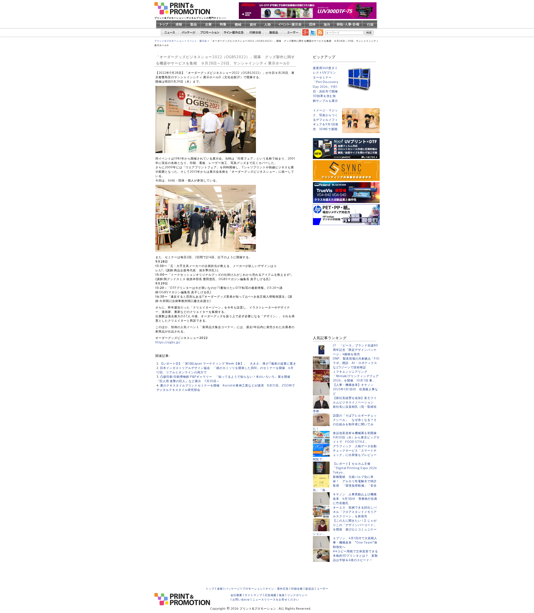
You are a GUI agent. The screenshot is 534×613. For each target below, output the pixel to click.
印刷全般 (297, 588)
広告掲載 (270, 595)
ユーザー (322, 588)
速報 (220, 588)
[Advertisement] (346, 252)
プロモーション (252, 588)
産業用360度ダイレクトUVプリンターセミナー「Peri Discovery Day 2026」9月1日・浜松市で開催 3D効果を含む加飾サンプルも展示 (326, 84)
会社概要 (236, 595)
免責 (282, 595)
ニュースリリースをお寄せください (275, 599)
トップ (210, 588)
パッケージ (232, 588)
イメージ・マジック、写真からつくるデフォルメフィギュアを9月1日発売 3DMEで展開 (325, 119)
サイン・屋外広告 (277, 588)
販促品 (309, 588)
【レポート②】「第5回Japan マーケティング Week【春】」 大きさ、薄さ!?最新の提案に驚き (228, 363)
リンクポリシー (297, 595)
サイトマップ (253, 595)
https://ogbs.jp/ (167, 342)
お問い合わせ (241, 599)
